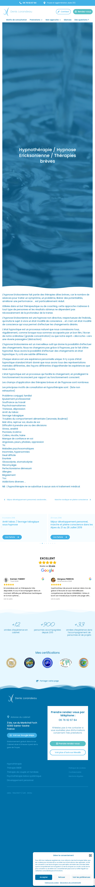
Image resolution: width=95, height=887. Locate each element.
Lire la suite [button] (8, 599)
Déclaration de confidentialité (70, 883)
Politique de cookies (52, 883)
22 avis (52, 566)
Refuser (61, 877)
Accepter (44, 877)
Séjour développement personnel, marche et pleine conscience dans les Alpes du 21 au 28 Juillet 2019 (23, 524)
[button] (90, 855)
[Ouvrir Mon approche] (60, 20)
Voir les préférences (81, 877)
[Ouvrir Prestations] (42, 20)
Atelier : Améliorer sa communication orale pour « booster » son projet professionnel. (71, 524)
